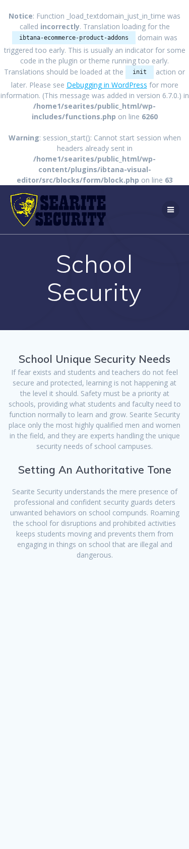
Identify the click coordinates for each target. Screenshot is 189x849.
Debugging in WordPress (107, 85)
